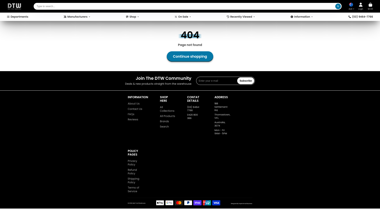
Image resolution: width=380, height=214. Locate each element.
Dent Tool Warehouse (139, 203)
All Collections (167, 109)
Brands (164, 121)
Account (360, 6)
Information (302, 17)
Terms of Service (133, 189)
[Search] (338, 6)
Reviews (133, 119)
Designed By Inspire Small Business (241, 203)
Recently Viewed (241, 17)
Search (164, 126)
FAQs (131, 114)
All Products (167, 116)
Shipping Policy (133, 180)
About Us (134, 103)
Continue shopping (190, 56)
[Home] (14, 6)
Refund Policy (132, 171)
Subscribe (246, 80)
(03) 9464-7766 (362, 17)
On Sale (183, 17)
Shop (133, 17)
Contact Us (135, 109)
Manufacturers (77, 17)
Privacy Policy (132, 162)
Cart (370, 6)
